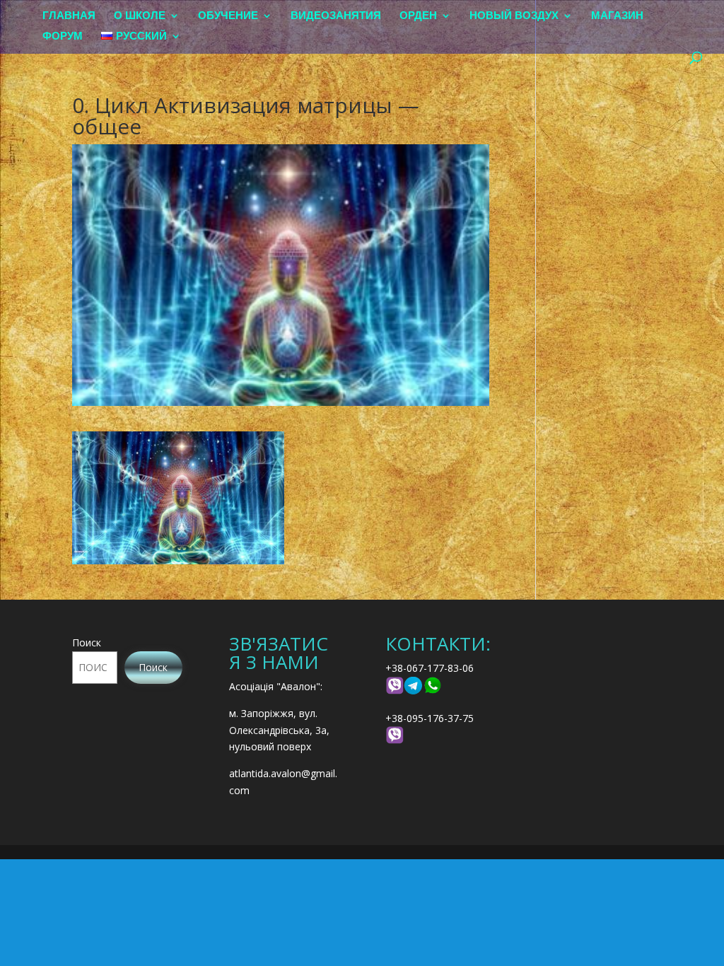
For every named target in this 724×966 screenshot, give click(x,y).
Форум (62, 36)
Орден (418, 16)
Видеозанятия (336, 16)
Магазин (617, 16)
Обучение (228, 16)
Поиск (86, 642)
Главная (68, 16)
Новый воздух (514, 16)
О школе (139, 16)
